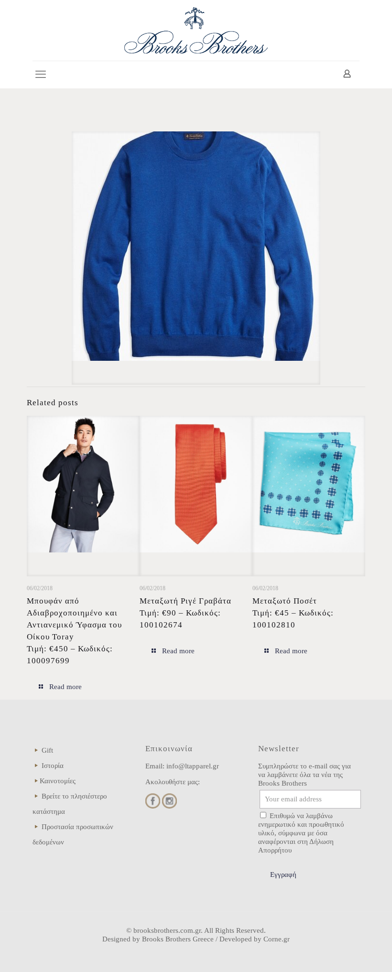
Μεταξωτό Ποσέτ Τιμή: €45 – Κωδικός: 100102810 (293, 612)
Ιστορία (53, 765)
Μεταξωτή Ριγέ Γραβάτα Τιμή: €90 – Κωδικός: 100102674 (185, 612)
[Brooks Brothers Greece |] (196, 30)
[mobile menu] (41, 74)
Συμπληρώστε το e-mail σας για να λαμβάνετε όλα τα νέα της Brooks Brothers (304, 774)
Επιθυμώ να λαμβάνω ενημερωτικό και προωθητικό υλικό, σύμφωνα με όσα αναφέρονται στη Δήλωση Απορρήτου (301, 833)
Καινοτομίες (58, 781)
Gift (47, 750)
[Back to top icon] (346, 952)
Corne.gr (276, 939)
